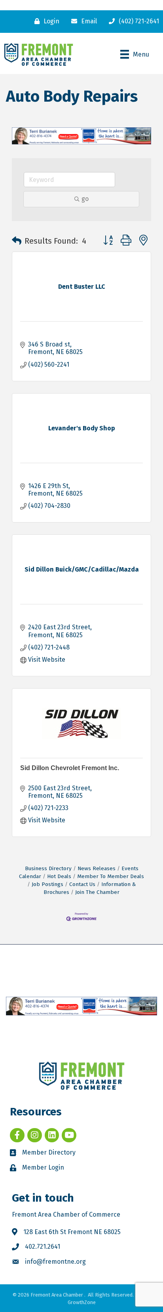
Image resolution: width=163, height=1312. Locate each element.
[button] (16, 241)
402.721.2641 (42, 1246)
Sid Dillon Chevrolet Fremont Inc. (69, 768)
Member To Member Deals (110, 876)
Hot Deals (59, 876)
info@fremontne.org (55, 1261)
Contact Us (82, 884)
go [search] (85, 199)
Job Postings (47, 884)
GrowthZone (82, 1302)
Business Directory (48, 868)
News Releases (97, 868)
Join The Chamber (97, 892)
